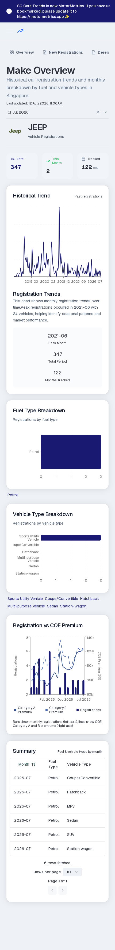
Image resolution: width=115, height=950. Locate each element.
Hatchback (89, 598)
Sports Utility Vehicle (25, 598)
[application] (57, 246)
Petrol (12, 495)
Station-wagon (73, 606)
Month (23, 764)
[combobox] (52, 112)
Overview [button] (25, 52)
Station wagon (80, 848)
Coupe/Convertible (61, 598)
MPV (71, 806)
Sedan (52, 606)
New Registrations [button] (66, 52)
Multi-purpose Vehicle (26, 606)
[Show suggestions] (105, 112)
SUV (70, 834)
